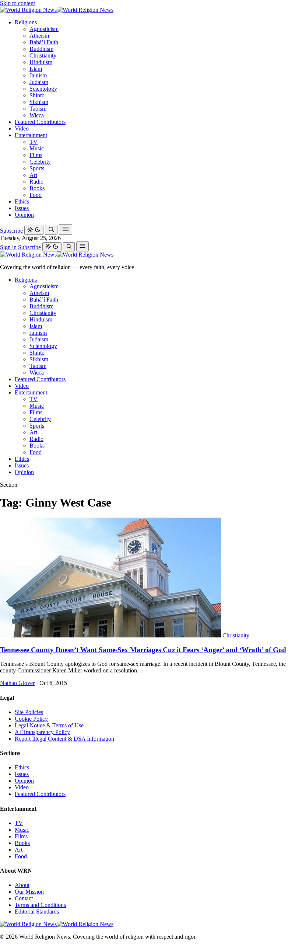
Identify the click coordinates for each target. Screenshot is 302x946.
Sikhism (38, 102)
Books (37, 188)
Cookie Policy (31, 719)
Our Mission (29, 891)
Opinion (24, 215)
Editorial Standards (37, 911)
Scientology (43, 89)
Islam (35, 69)
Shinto (37, 95)
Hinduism (40, 62)
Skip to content (17, 3)
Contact (24, 898)
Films (35, 155)
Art (33, 175)
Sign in (8, 247)
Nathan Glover (17, 683)
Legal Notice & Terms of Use (49, 725)
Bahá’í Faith (43, 42)
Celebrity (40, 162)
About (22, 885)
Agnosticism (44, 29)
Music (36, 148)
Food (35, 195)
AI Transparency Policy (42, 732)
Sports (36, 168)
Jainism (38, 75)
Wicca (36, 115)
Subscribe (11, 230)
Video (22, 128)
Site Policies (29, 712)
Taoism (37, 108)
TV (33, 142)
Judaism (38, 82)
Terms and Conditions (40, 905)
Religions (26, 22)
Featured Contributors (40, 122)
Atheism (39, 35)
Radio (36, 181)
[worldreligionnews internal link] (56, 10)
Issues (22, 208)
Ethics (22, 201)
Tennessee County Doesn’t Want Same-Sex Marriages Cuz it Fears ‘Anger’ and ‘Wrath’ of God (143, 650)
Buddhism (41, 49)
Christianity (42, 55)
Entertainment (31, 135)
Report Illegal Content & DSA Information (64, 738)
